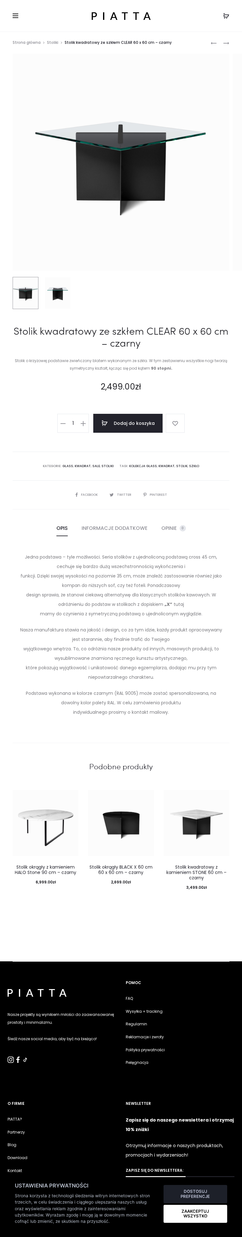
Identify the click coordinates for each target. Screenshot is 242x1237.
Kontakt (15, 1170)
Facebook (90, 494)
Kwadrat (83, 466)
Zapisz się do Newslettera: (154, 1170)
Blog (12, 1144)
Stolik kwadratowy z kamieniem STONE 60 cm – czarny (196, 872)
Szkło (194, 466)
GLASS (67, 466)
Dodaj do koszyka (133, 423)
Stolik (181, 466)
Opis (62, 528)
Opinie (172, 528)
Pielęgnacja (137, 1062)
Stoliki (52, 42)
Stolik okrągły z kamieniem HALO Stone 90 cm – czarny (45, 870)
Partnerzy (16, 1132)
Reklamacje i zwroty (145, 1037)
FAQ (129, 998)
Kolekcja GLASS (143, 466)
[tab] (62, 528)
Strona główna (27, 42)
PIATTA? (15, 1119)
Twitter (124, 494)
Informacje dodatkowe (114, 528)
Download (17, 1157)
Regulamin (136, 1024)
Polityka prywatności (145, 1049)
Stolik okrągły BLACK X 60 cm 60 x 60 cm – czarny (121, 870)
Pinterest (158, 494)
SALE (96, 466)
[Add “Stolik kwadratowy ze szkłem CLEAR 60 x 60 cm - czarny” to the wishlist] (175, 423)
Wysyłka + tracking (144, 1011)
